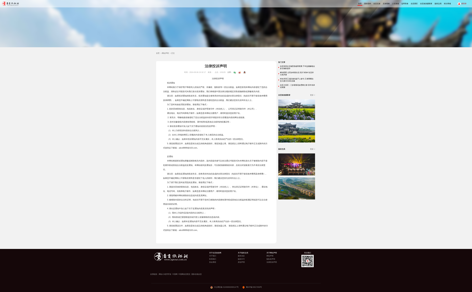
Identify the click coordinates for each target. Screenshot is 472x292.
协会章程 (212, 262)
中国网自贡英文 (184, 274)
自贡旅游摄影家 (426, 4)
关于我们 (212, 256)
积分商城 (447, 4)
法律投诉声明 (271, 262)
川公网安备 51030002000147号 (226, 287)
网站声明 (165, 53)
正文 (173, 53)
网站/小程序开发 (165, 274)
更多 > (312, 95)
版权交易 (438, 4)
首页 (360, 4)
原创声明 (241, 262)
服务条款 (241, 256)
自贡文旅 (376, 4)
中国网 (174, 274)
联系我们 (212, 259)
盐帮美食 (404, 4)
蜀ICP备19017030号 (254, 287)
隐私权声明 (270, 259)
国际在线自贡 (196, 274)
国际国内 (367, 4)
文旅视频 (386, 4)
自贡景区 (414, 4)
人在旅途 (395, 4)
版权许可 (241, 259)
